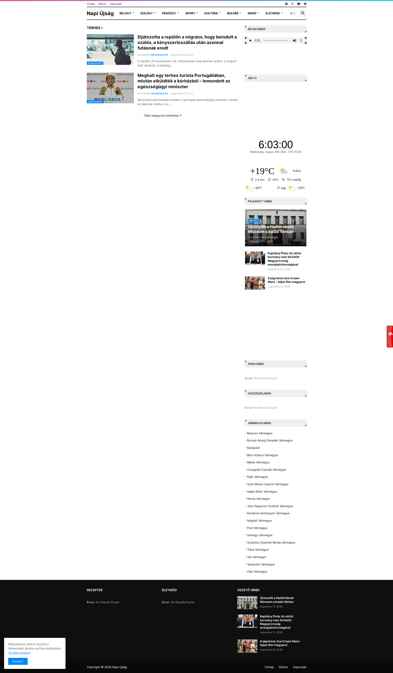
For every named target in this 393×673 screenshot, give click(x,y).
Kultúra (211, 13)
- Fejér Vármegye (256, 476)
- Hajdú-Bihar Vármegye (261, 491)
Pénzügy (169, 13)
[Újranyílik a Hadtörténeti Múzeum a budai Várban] (247, 602)
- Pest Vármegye (256, 528)
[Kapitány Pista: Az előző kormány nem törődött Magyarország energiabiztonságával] (255, 258)
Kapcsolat (116, 3)
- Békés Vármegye (257, 462)
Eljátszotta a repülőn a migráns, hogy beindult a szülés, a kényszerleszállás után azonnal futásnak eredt (187, 42)
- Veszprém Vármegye (260, 564)
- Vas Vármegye (255, 557)
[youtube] (298, 4)
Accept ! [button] (18, 661)
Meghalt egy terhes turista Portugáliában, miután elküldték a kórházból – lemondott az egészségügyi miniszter (184, 81)
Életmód (273, 13)
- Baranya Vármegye (258, 433)
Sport (190, 13)
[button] (292, 13)
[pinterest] (305, 4)
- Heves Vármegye (257, 498)
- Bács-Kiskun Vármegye (261, 455)
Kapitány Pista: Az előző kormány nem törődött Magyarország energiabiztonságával (284, 258)
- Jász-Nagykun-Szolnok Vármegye (269, 506)
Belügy (125, 13)
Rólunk (102, 3)
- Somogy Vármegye (258, 535)
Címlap (91, 3)
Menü (252, 13)
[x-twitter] (292, 4)
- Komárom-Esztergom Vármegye (267, 513)
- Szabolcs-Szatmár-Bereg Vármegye (270, 542)
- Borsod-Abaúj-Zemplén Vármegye (268, 440)
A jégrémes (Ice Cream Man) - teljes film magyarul (286, 280)
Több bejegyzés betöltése (161, 115)
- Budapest (252, 447)
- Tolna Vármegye (257, 549)
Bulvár (232, 13)
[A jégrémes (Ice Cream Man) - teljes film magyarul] (255, 283)
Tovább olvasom (19, 652)
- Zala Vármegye (256, 571)
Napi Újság (100, 13)
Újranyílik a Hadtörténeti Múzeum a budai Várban (277, 599)
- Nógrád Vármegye (258, 520)
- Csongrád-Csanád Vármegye (265, 469)
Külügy (147, 13)
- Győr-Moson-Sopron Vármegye (266, 484)
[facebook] (286, 4)
